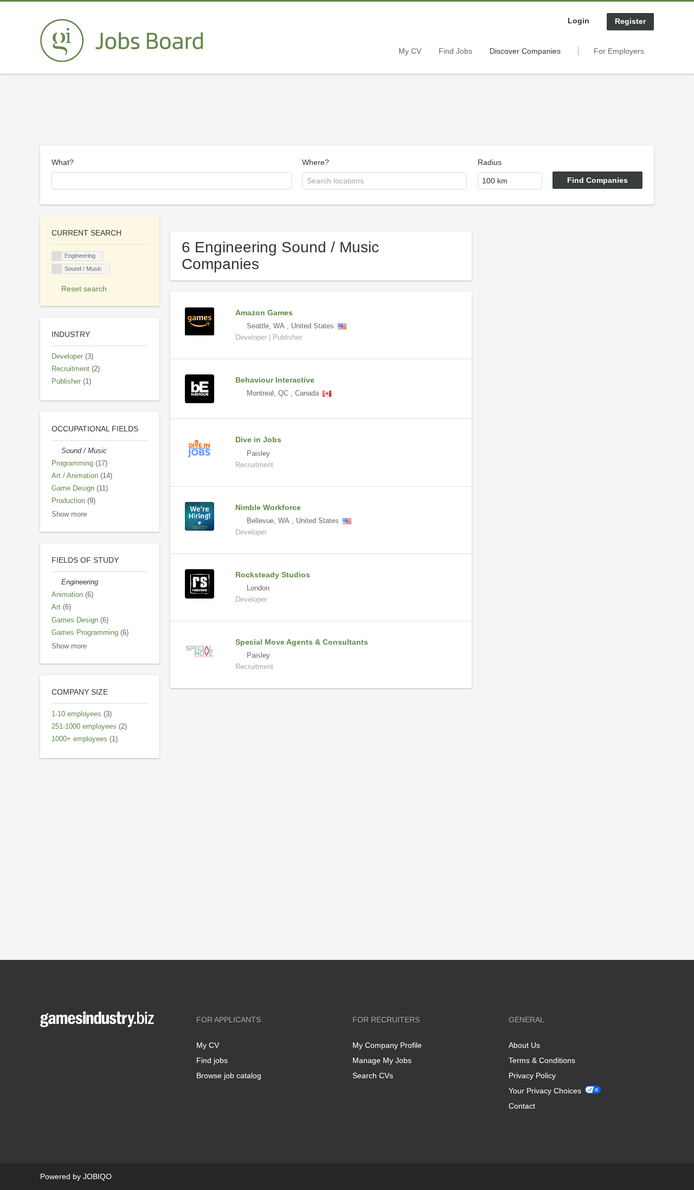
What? (63, 162)
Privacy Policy (532, 1075)
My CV (410, 51)
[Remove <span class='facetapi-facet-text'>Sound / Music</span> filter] (57, 268)
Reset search (84, 288)
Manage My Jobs (382, 1060)
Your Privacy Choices (545, 1090)
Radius (490, 162)
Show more (69, 514)
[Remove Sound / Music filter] (56, 451)
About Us (524, 1045)
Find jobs (212, 1060)
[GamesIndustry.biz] (121, 40)
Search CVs (372, 1075)
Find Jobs (455, 51)
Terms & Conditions (542, 1060)
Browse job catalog (228, 1075)
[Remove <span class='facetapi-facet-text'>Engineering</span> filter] (57, 256)
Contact (522, 1106)
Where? (315, 162)
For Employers (619, 51)
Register (630, 21)
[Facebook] (48, 1049)
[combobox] (172, 180)
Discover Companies (525, 51)
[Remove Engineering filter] (56, 582)
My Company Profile (387, 1045)
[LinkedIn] (82, 1049)
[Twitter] (66, 1049)
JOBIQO (97, 1176)
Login (578, 20)
